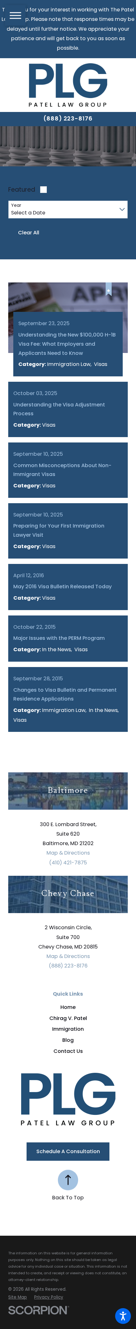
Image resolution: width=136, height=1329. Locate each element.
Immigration (68, 1029)
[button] (123, 1316)
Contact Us (68, 1051)
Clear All (28, 232)
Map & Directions (68, 852)
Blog (68, 1040)
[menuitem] (68, 1007)
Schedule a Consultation (68, 1151)
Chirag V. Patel (68, 1018)
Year (16, 205)
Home (68, 1007)
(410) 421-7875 (68, 862)
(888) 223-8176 (68, 118)
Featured (21, 189)
